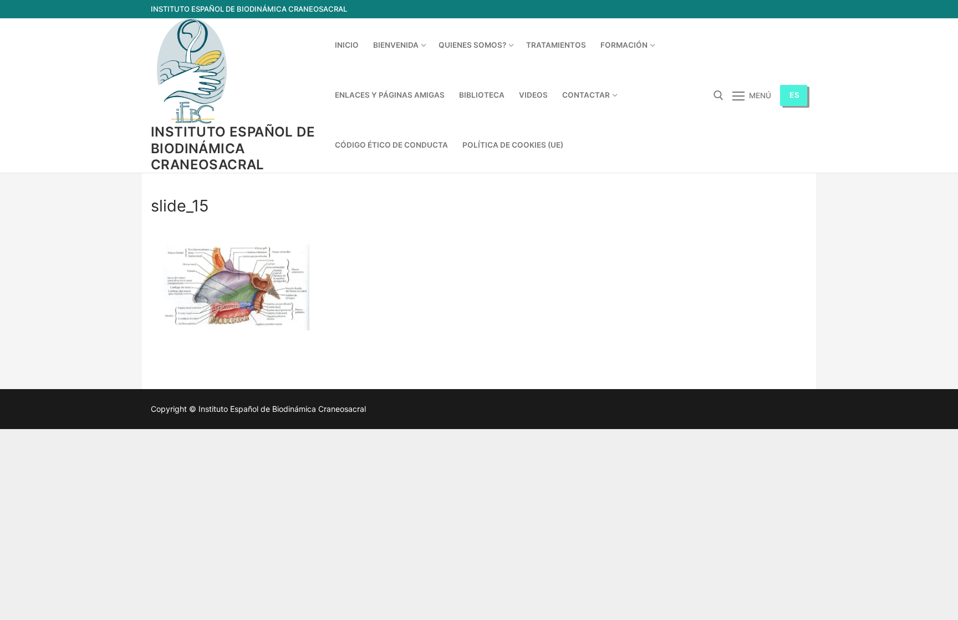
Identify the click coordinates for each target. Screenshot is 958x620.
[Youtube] (798, 9)
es (794, 94)
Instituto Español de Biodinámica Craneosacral (233, 148)
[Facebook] (778, 9)
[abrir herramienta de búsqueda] (718, 95)
